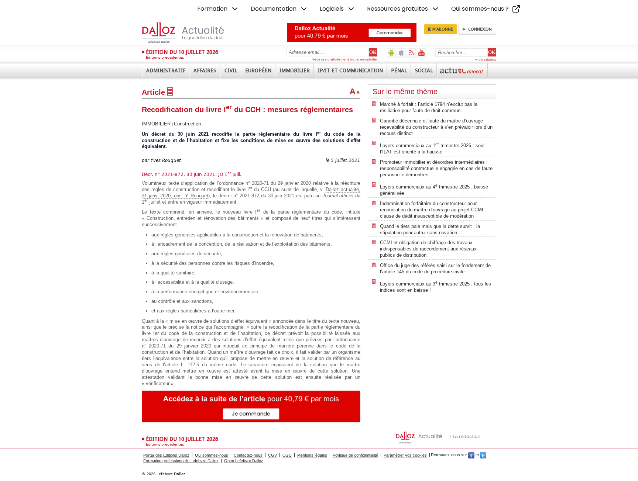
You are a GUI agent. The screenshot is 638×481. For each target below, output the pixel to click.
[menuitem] (218, 9)
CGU (287, 455)
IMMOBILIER (156, 124)
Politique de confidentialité (355, 455)
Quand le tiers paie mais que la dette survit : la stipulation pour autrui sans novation (430, 229)
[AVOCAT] (462, 70)
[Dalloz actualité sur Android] (392, 52)
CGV (272, 455)
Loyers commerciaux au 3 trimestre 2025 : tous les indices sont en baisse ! (435, 286)
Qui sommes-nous (211, 455)
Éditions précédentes (165, 57)
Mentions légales (312, 455)
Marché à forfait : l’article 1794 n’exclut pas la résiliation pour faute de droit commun (428, 107)
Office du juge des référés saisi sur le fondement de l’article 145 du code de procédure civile (435, 268)
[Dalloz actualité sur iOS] (402, 52)
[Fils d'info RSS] (411, 52)
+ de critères (485, 60)
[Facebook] (471, 455)
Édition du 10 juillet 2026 (182, 52)
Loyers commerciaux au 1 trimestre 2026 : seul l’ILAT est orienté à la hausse (432, 148)
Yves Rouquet (166, 160)
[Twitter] (483, 455)
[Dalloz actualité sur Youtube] (421, 52)
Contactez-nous (248, 455)
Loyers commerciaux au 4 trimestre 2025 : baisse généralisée (434, 189)
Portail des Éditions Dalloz (166, 455)
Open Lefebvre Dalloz (243, 460)
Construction (187, 124)
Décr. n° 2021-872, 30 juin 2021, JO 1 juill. (191, 174)
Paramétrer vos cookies (405, 455)
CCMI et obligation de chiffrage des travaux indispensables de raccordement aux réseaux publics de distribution (428, 249)
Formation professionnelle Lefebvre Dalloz (181, 460)
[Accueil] (191, 32)
